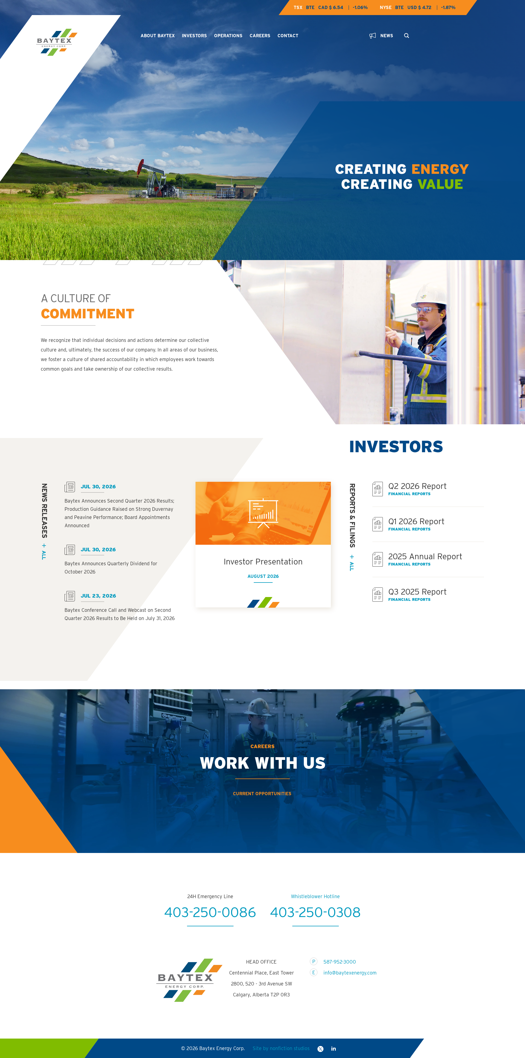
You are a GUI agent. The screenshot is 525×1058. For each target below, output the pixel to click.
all (44, 555)
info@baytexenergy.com (346, 973)
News (386, 35)
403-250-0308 (315, 912)
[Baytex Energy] (83, 42)
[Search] (405, 34)
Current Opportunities (262, 793)
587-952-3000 (339, 962)
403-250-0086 (210, 912)
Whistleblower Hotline (315, 896)
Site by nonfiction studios (281, 1048)
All (352, 566)
